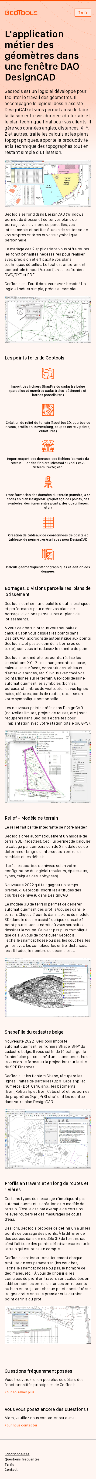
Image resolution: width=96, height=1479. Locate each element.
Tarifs (83, 12)
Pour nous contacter (21, 1425)
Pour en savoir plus (19, 1392)
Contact (11, 1470)
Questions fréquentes (22, 1459)
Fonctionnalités (17, 1454)
